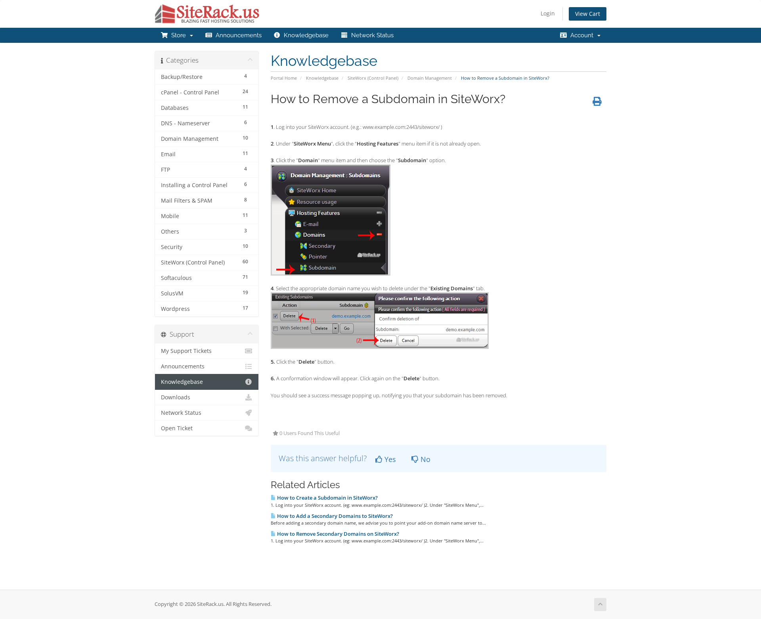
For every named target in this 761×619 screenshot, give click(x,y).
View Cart (587, 13)
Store (178, 35)
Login (548, 13)
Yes (389, 459)
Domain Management (429, 78)
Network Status (371, 35)
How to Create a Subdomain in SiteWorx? (327, 497)
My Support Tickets (186, 351)
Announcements (237, 35)
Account (582, 35)
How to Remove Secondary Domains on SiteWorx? (337, 533)
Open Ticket (177, 428)
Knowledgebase (305, 35)
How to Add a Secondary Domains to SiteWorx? (334, 515)
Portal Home (284, 78)
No (424, 459)
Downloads (175, 397)
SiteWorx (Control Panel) (373, 78)
